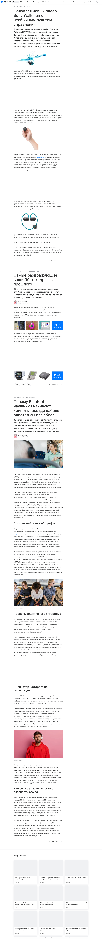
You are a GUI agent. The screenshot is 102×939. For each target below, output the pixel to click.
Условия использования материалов (59, 937)
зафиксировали (32, 557)
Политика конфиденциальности (91, 937)
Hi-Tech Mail (32, 271)
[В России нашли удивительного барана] (76, 923)
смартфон (17, 534)
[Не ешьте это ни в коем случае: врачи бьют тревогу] (25, 923)
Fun (38, 271)
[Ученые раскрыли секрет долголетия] (51, 923)
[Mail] (2, 2)
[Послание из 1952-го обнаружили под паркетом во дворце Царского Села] (25, 897)
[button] (30, 58)
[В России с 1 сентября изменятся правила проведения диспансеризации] (51, 897)
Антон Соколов (22, 301)
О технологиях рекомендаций (76, 937)
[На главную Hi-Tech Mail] (7, 2)
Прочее (31, 6)
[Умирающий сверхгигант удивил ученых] (76, 872)
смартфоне (40, 157)
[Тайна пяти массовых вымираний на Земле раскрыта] (76, 897)
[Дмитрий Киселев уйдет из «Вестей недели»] (25, 872)
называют (43, 650)
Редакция (47, 937)
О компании (7, 937)
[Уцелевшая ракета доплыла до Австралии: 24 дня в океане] (51, 872)
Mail (3, 937)
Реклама (14, 937)
